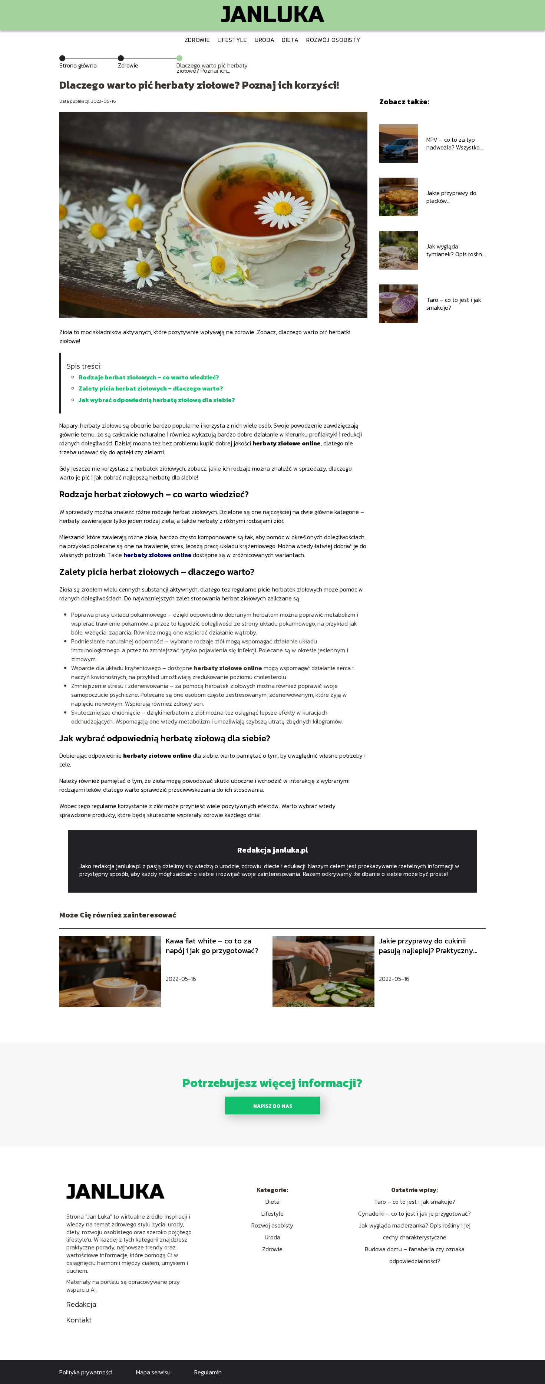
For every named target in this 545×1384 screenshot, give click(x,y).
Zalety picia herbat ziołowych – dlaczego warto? (151, 388)
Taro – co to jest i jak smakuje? (453, 304)
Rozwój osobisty (333, 39)
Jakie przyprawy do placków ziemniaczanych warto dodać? (455, 197)
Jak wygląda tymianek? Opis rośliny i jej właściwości (455, 250)
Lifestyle (232, 39)
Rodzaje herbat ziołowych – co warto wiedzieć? (149, 377)
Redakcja (81, 1304)
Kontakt (79, 1320)
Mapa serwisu (153, 1372)
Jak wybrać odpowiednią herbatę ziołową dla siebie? (157, 399)
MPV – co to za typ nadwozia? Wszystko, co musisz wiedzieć (453, 143)
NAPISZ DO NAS (272, 1106)
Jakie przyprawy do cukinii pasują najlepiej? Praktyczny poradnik (426, 945)
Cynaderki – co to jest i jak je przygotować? (414, 1213)
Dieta (290, 39)
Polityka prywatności (85, 1372)
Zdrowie (197, 39)
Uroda (265, 39)
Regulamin (208, 1372)
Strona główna (78, 65)
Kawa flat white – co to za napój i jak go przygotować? (212, 945)
